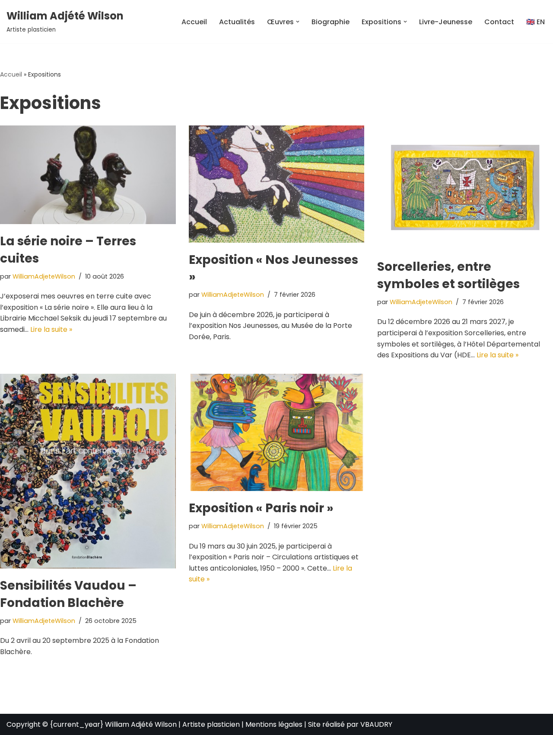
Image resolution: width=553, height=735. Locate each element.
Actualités (237, 22)
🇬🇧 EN (535, 22)
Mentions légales (273, 724)
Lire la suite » (51, 329)
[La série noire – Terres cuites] (88, 175)
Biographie (330, 22)
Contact (499, 22)
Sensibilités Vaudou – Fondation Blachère (68, 594)
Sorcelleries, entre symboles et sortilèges (448, 275)
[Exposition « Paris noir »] (277, 432)
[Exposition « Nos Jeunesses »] (277, 184)
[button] (297, 21)
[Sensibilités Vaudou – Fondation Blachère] (88, 471)
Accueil (194, 22)
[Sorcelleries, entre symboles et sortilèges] (465, 187)
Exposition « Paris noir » (261, 508)
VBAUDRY (376, 724)
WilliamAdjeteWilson (44, 276)
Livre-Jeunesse (445, 22)
